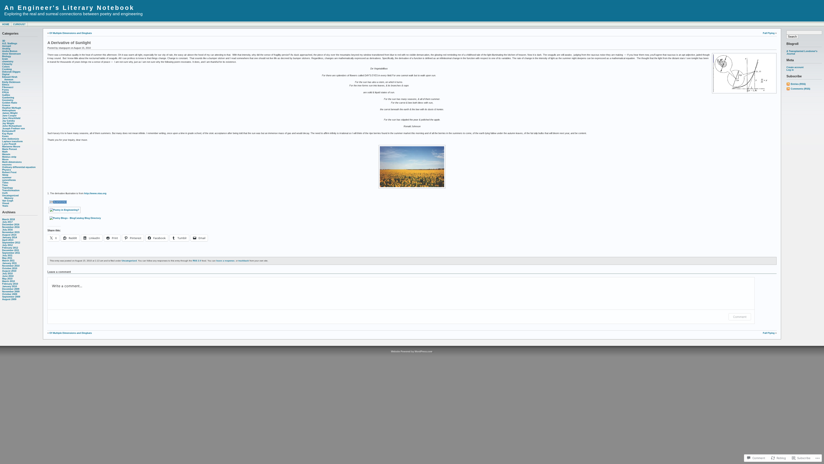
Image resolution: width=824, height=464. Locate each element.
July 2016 (7, 229)
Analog (6, 48)
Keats (5, 136)
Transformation (11, 190)
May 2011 (7, 258)
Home (5, 24)
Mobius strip (9, 157)
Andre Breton (9, 51)
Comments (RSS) (800, 88)
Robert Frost (9, 172)
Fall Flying (769, 33)
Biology (6, 56)
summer (6, 177)
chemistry (7, 61)
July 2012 (7, 245)
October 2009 (9, 294)
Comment (740, 317)
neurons (7, 164)
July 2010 (7, 273)
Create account (795, 67)
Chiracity (7, 64)
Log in (790, 70)
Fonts (5, 90)
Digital (5, 74)
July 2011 (7, 255)
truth (5, 193)
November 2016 (11, 227)
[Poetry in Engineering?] (64, 210)
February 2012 (10, 247)
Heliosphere (9, 110)
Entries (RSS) (798, 84)
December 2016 (10, 224)
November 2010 (11, 265)
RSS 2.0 (197, 260)
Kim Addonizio (10, 138)
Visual (5, 203)
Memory (8, 198)
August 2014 (9, 235)
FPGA (5, 92)
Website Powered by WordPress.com (411, 351)
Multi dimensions (12, 162)
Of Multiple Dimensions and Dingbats (70, 33)
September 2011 (11, 253)
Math (5, 151)
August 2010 (9, 271)
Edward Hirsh (9, 77)
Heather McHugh (11, 108)
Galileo (6, 95)
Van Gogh (7, 200)
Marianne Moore (11, 146)
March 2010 (8, 281)
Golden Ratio (9, 102)
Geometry (7, 100)
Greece (6, 105)
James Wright (10, 113)
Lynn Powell (9, 144)
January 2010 (9, 286)
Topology (7, 187)
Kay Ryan (7, 133)
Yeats (5, 206)
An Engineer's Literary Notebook (69, 7)
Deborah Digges (11, 71)
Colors (6, 66)
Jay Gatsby (8, 120)
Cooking (7, 69)
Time (5, 185)
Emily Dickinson (11, 82)
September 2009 (11, 296)
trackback (243, 260)
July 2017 (7, 222)
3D (3, 41)
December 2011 (10, 250)
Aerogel (6, 46)
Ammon (8, 79)
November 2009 (11, 291)
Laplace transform (12, 141)
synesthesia (9, 180)
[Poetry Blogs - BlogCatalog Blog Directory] (75, 218)
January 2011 (9, 263)
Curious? (19, 24)
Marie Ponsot (9, 149)
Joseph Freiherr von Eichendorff (13, 129)
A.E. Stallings (9, 43)
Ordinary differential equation (19, 167)
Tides (5, 182)
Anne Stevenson (11, 53)
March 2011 (8, 260)
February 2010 (10, 283)
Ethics (5, 84)
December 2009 (10, 289)
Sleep (5, 175)
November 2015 (11, 232)
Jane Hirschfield (11, 118)
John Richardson (12, 126)
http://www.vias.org (95, 193)
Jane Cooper (9, 115)
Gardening (8, 97)
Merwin (6, 154)
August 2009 (9, 299)
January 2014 (9, 237)
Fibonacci (7, 87)
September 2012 (11, 242)
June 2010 (8, 276)
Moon (5, 159)
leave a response (225, 260)
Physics (6, 169)
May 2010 (7, 278)
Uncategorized (10, 195)
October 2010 (9, 268)
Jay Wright (8, 123)
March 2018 (8, 219)
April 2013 (7, 240)
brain (5, 59)
